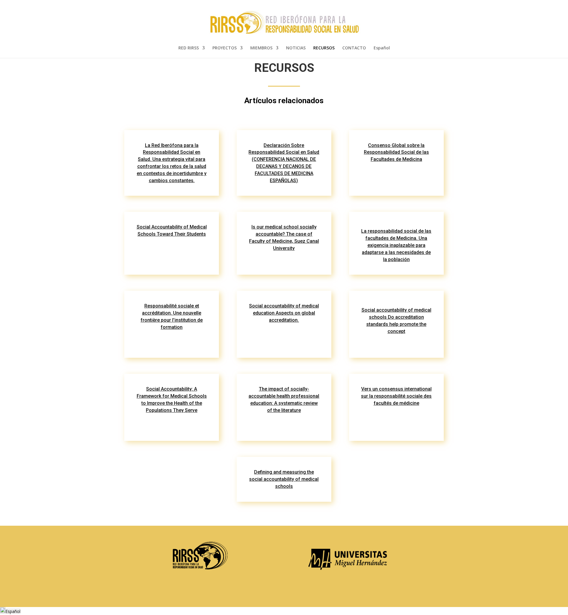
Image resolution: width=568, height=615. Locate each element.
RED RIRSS (188, 48)
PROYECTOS (224, 48)
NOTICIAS (296, 48)
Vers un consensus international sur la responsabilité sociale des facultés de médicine (396, 396)
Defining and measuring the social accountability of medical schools (284, 479)
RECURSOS (324, 48)
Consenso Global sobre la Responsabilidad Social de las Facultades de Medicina (396, 152)
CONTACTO (354, 48)
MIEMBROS (261, 48)
